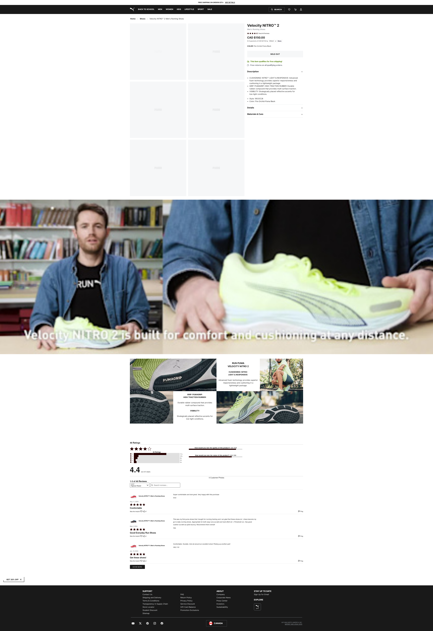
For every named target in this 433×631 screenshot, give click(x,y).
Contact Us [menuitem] (147, 594)
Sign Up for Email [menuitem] (261, 594)
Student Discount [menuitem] (150, 610)
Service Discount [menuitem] (187, 604)
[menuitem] (146, 9)
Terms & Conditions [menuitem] (151, 601)
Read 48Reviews (263, 33)
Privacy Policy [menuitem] (186, 601)
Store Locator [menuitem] (148, 607)
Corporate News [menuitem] (223, 597)
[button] (157, 454)
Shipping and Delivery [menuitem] (152, 597)
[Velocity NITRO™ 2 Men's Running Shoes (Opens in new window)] (133, 496)
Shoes (142, 19)
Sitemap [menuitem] (146, 613)
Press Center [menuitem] (221, 601)
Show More (137, 567)
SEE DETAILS (230, 2)
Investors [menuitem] (220, 604)
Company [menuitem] (220, 594)
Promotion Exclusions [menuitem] (189, 610)
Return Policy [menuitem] (186, 597)
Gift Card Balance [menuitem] (188, 607)
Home (133, 19)
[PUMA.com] (132, 9)
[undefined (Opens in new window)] (257, 606)
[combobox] (140, 485)
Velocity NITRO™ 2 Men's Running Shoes (152, 496)
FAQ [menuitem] (182, 594)
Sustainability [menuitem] (222, 607)
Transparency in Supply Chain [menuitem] (155, 604)
